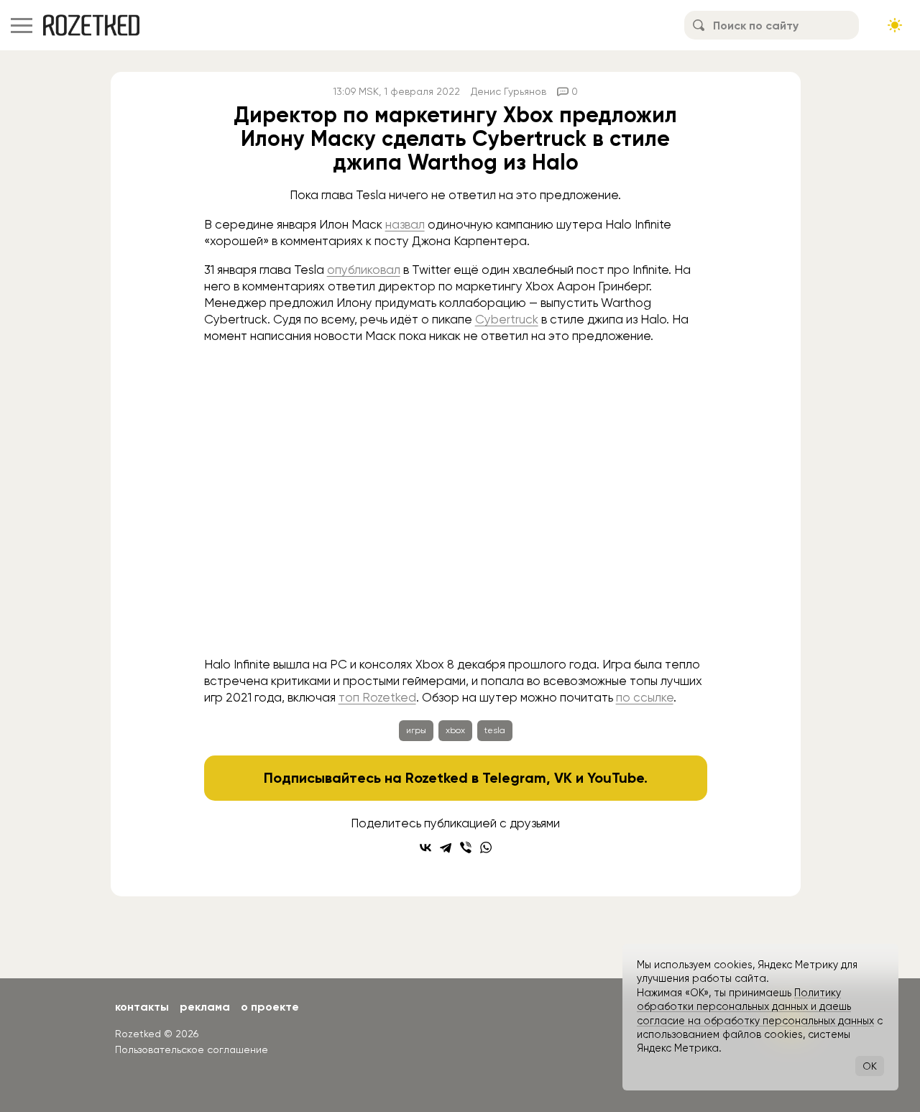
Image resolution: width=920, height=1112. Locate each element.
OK (869, 1066)
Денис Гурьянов (508, 91)
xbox (455, 730)
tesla (494, 730)
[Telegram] (445, 847)
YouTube (615, 777)
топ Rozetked (377, 697)
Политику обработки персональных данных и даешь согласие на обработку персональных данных (755, 1006)
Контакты (142, 1007)
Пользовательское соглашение (191, 1049)
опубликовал (363, 269)
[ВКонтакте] (425, 847)
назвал (405, 224)
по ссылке (644, 697)
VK (563, 777)
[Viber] (465, 847)
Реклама (205, 1007)
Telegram (514, 777)
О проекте (270, 1007)
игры (416, 730)
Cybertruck (506, 319)
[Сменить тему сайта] (894, 25)
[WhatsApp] (485, 847)
